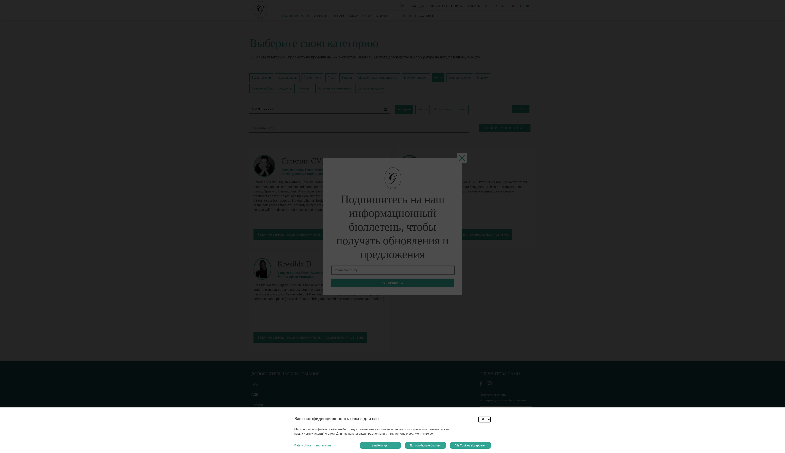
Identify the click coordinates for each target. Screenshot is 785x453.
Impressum (323, 445)
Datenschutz (302, 445)
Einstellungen (380, 445)
